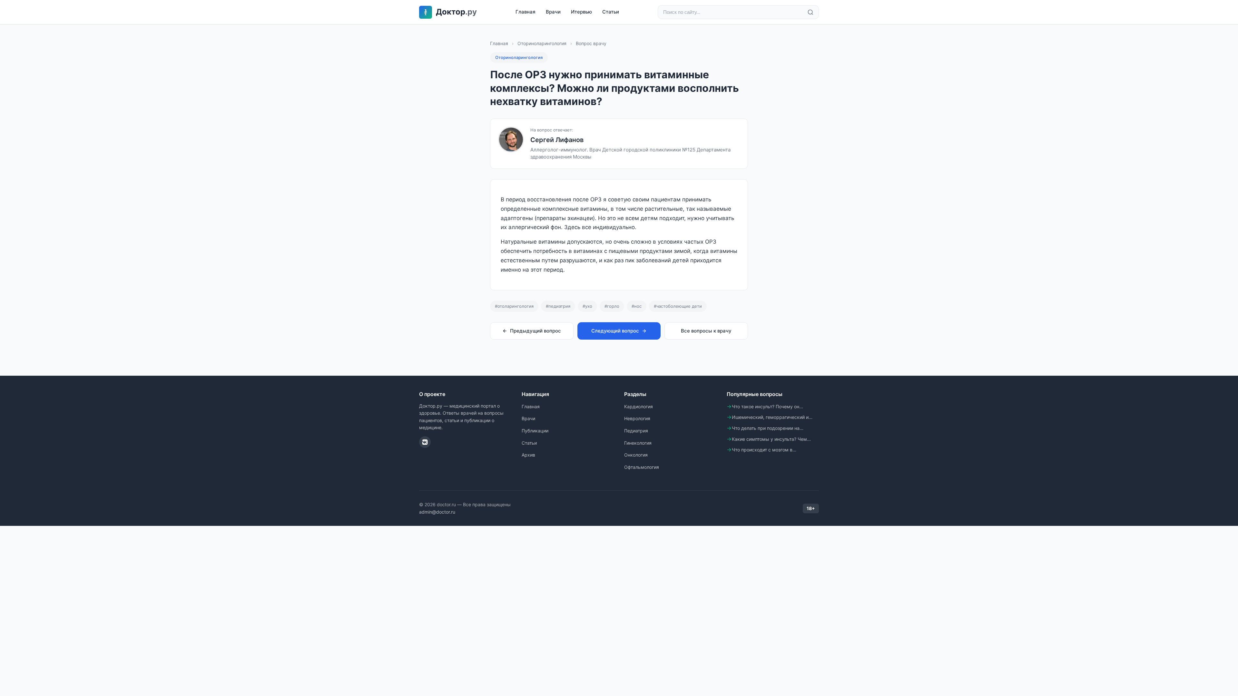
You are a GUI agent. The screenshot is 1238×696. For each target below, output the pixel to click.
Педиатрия (636, 430)
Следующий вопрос (615, 331)
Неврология (637, 418)
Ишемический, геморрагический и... (772, 417)
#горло (611, 306)
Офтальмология (641, 467)
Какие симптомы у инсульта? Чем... (771, 439)
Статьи (610, 12)
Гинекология (638, 443)
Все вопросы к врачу (706, 331)
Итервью (581, 12)
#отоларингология (514, 306)
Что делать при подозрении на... (767, 428)
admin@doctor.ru (437, 512)
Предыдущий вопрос (535, 331)
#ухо (587, 306)
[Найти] (810, 12)
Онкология (636, 455)
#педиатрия (558, 306)
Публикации (535, 430)
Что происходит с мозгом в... (764, 449)
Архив (528, 455)
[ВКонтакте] (425, 442)
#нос (637, 306)
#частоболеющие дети (678, 306)
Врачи (553, 12)
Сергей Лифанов (557, 140)
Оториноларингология (541, 43)
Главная (525, 12)
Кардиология (638, 406)
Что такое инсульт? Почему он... (767, 406)
